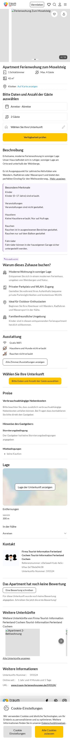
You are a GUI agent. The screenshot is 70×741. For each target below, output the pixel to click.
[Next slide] (61, 641)
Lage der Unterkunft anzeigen (35, 487)
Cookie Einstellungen (17, 732)
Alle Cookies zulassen (49, 732)
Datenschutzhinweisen (53, 722)
